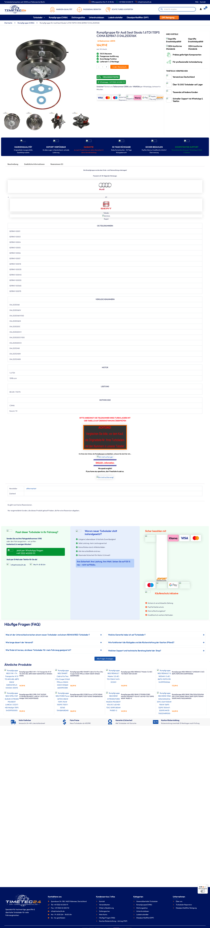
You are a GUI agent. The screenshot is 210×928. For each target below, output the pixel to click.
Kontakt (203, 2)
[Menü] (206, 885)
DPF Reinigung (168, 17)
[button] (44, 17)
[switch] (203, 891)
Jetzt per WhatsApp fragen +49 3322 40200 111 (29, 552)
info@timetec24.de (144, 2)
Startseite (8, 23)
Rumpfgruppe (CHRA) (26, 23)
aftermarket (31, 488)
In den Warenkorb (119, 67)
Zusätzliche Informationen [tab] (34, 164)
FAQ (196, 2)
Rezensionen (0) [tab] (57, 164)
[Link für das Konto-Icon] (201, 9)
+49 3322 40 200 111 (126, 2)
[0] (204, 9)
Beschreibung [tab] (13, 164)
